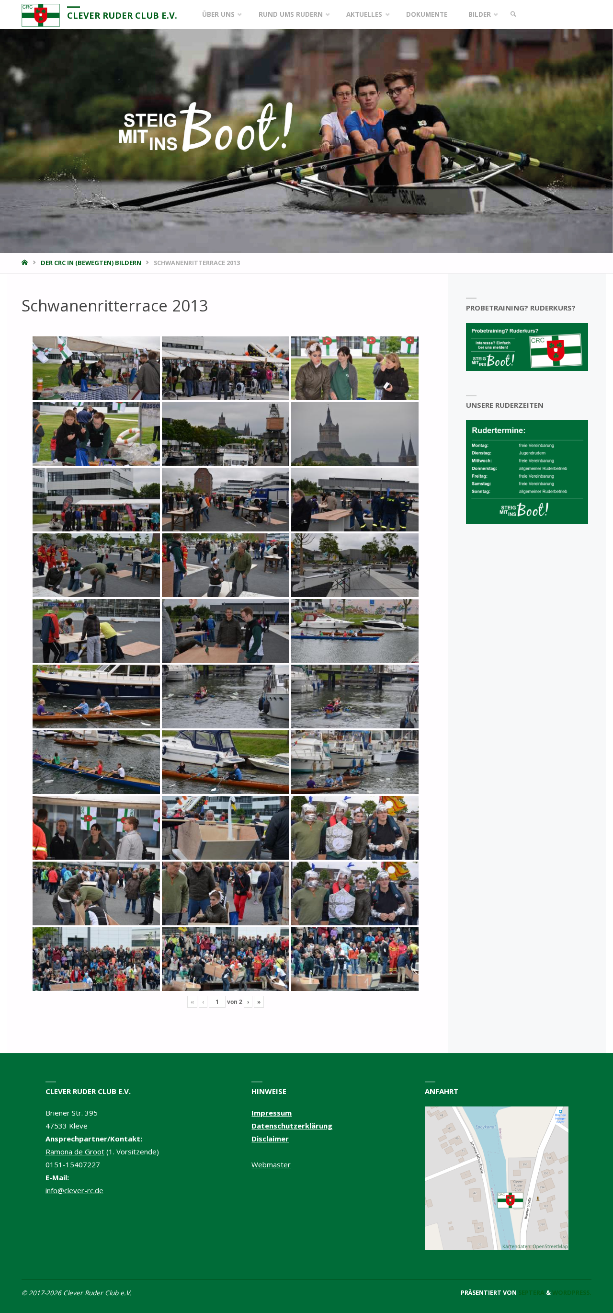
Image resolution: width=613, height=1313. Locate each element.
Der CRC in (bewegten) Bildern (91, 262)
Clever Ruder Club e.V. (122, 15)
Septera (531, 1292)
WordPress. (571, 1292)
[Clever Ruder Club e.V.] (41, 14)
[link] (513, 14)
